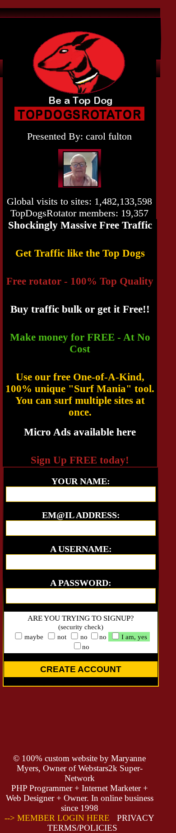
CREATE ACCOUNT (80, 669)
